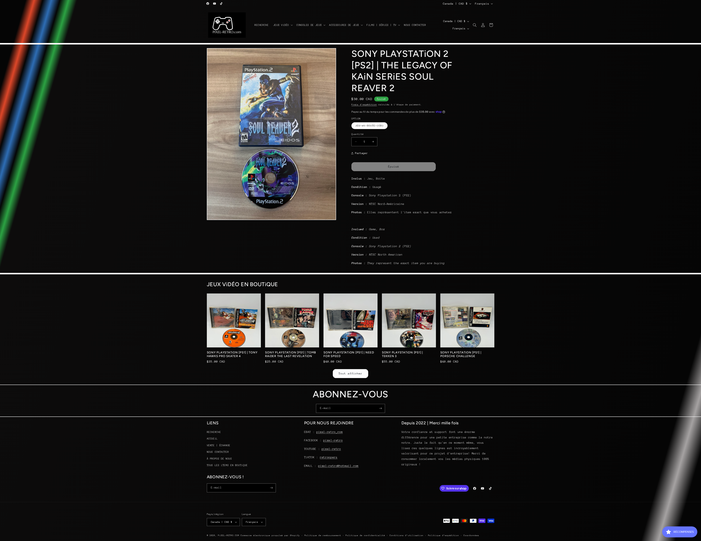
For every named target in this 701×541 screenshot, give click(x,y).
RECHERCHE (214, 432)
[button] (282, 25)
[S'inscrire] (380, 408)
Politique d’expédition (443, 535)
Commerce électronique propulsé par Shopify (270, 535)
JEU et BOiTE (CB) (371, 126)
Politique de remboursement (322, 535)
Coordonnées (471, 535)
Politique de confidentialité (365, 535)
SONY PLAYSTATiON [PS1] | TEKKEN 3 (402, 354)
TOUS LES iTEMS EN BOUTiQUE (227, 465)
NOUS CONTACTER (218, 451)
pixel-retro (333, 440)
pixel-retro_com (329, 432)
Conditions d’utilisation (407, 535)
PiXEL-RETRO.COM (228, 535)
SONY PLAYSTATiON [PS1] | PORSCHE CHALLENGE (460, 354)
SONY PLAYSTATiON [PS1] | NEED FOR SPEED (348, 354)
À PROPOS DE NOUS (219, 458)
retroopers (328, 457)
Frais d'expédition (364, 104)
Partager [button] (361, 152)
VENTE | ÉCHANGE (218, 445)
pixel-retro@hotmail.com (338, 466)
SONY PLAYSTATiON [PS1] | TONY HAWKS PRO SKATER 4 (232, 354)
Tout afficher (351, 373)
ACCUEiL (212, 438)
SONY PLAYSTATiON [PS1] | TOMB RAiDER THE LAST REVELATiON (290, 354)
